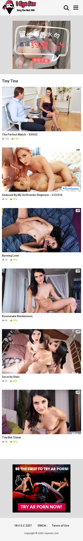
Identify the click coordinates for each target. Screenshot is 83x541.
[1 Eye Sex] (19, 7)
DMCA (42, 525)
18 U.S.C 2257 (23, 525)
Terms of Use (60, 525)
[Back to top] (76, 533)
